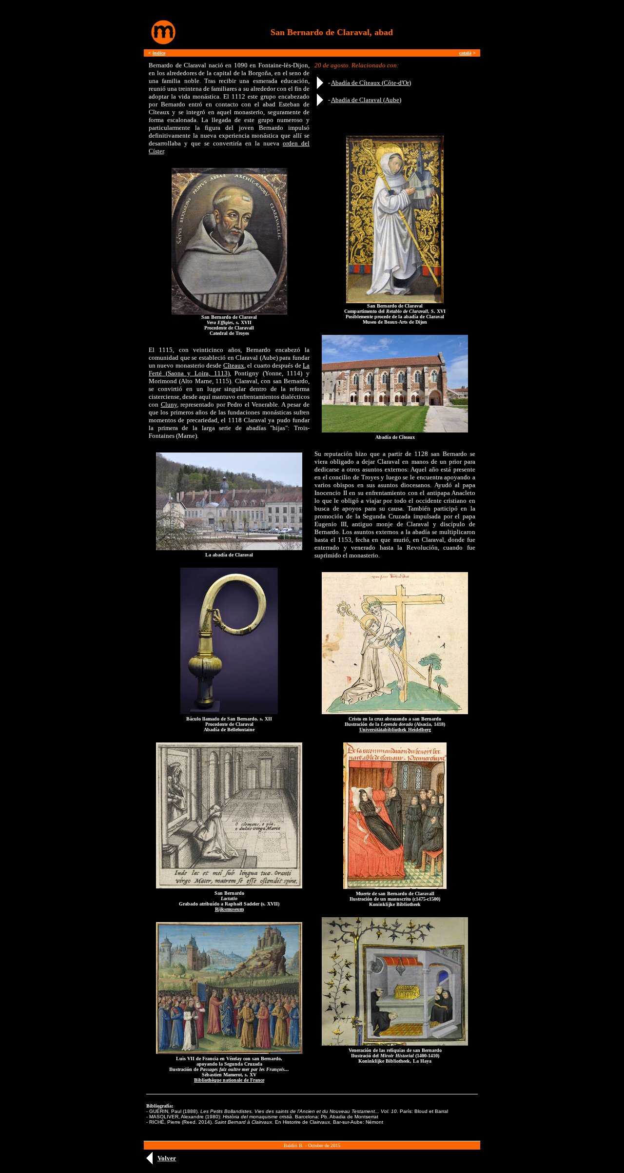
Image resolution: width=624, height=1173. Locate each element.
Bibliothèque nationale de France (229, 1080)
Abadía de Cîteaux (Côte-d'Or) (371, 82)
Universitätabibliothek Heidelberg (395, 729)
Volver (166, 1158)
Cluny (169, 404)
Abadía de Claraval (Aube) (366, 99)
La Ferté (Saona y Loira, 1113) (229, 369)
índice (159, 53)
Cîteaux (233, 365)
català (465, 53)
